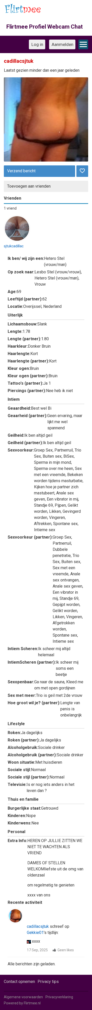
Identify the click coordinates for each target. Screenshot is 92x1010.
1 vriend (10, 208)
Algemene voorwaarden (23, 997)
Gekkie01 (35, 932)
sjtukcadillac (14, 246)
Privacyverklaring (59, 997)
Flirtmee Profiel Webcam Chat (44, 26)
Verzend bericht (21, 170)
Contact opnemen (19, 981)
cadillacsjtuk (38, 926)
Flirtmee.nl (32, 1003)
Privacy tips (48, 981)
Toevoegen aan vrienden (29, 186)
